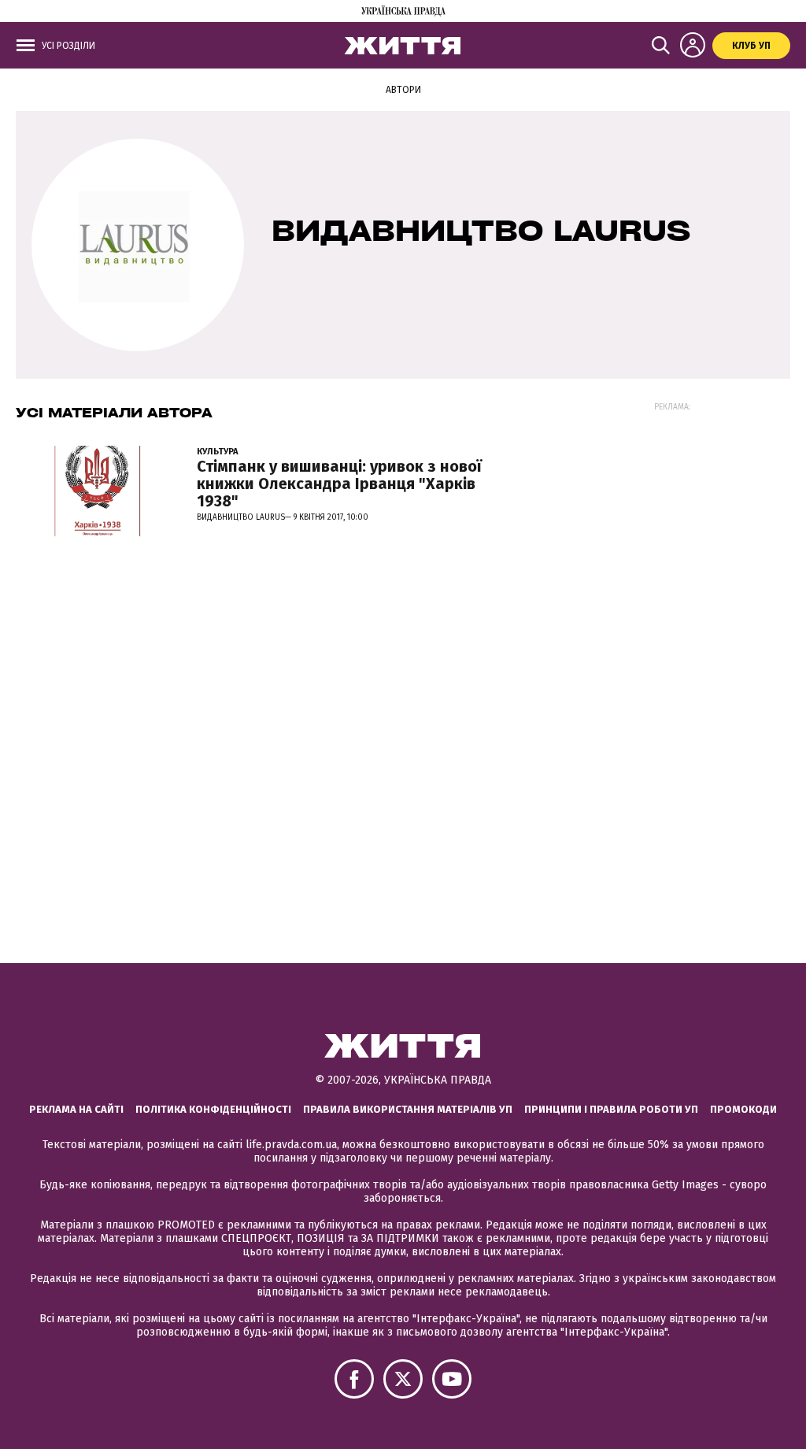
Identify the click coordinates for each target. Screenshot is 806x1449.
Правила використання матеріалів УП (407, 1109)
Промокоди (743, 1109)
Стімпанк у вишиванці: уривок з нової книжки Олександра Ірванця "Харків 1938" (339, 483)
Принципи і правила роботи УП (611, 1109)
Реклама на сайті (76, 1109)
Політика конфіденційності (213, 1109)
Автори (403, 89)
